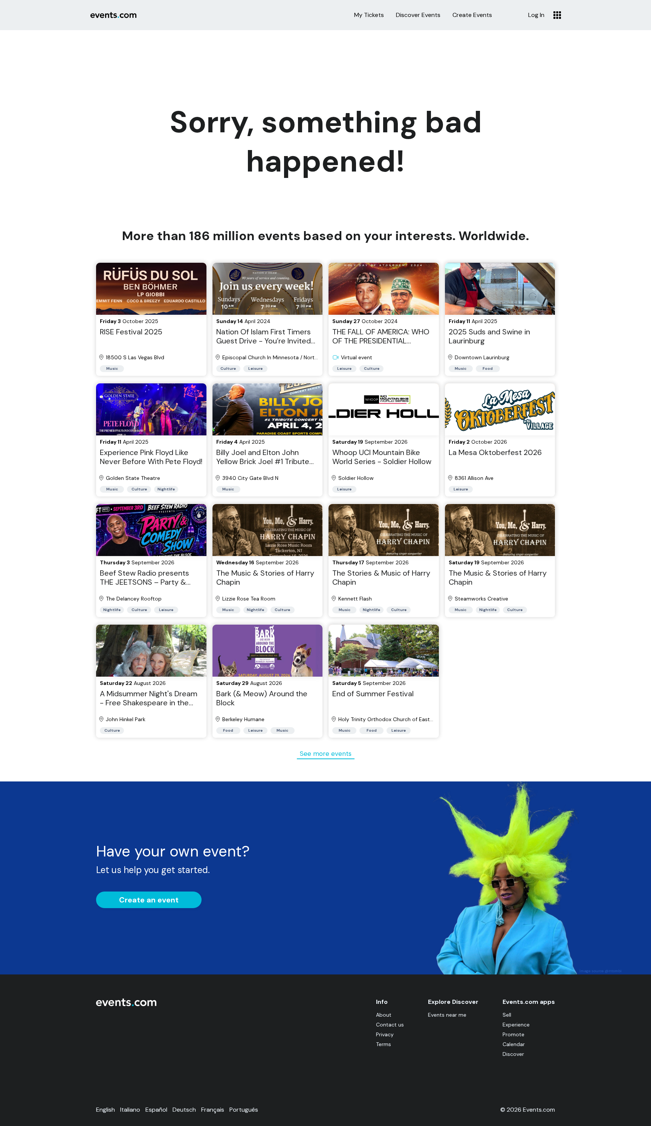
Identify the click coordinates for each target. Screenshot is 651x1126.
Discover (513, 1054)
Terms (383, 1044)
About (383, 1014)
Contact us (390, 1024)
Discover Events (418, 15)
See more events (325, 753)
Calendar (514, 1044)
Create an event (149, 900)
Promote (513, 1034)
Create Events (472, 15)
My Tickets (369, 15)
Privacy (385, 1034)
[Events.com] (126, 1004)
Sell (507, 1014)
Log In (536, 15)
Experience (516, 1024)
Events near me (447, 1014)
